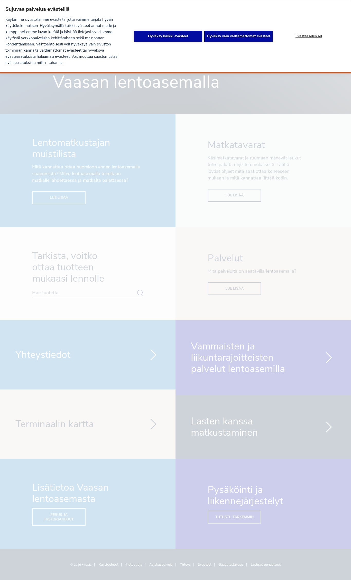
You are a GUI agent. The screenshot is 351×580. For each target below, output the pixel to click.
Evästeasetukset (308, 36)
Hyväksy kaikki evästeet (168, 36)
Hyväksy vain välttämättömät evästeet (238, 36)
